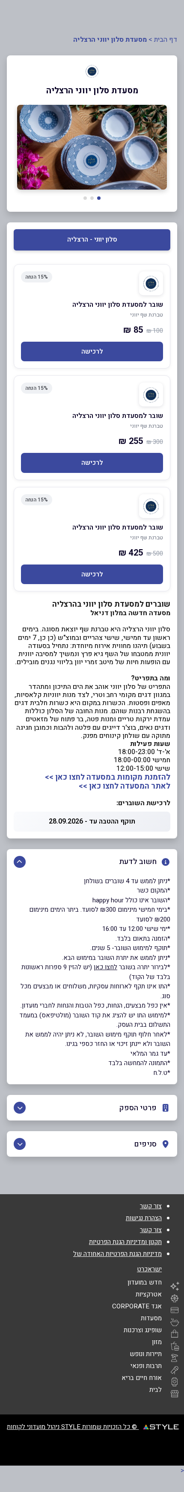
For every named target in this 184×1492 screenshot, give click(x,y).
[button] (99, 198)
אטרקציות (149, 1294)
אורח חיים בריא (142, 1378)
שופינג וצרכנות (143, 1330)
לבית (155, 1389)
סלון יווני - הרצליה (92, 239)
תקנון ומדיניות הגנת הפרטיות (125, 1242)
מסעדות (151, 1318)
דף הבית (165, 40)
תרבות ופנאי (146, 1366)
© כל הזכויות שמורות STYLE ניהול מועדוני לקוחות (73, 1427)
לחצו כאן (105, 967)
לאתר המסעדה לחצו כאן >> (124, 786)
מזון (157, 1342)
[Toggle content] (20, 862)
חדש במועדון (145, 1282)
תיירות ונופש (146, 1354)
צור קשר (151, 1206)
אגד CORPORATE (137, 1306)
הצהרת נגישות (144, 1218)
